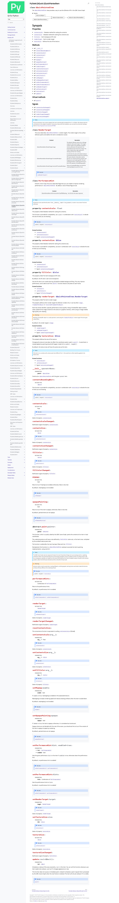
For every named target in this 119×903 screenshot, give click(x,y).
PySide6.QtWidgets (14, 452)
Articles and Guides (14, 88)
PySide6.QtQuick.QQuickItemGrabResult (17, 198)
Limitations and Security (16, 108)
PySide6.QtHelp (14, 101)
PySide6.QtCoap (14, 72)
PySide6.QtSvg (13, 412)
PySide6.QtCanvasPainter (16, 64)
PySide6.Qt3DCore (14, 46)
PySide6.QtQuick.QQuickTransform (17, 233)
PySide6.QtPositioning (15, 160)
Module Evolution (14, 352)
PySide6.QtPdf (13, 150)
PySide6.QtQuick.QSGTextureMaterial (17, 332)
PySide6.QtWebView (15, 449)
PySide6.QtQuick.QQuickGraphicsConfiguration (17, 178)
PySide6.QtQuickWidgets (16, 371)
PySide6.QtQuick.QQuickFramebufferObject (17, 175)
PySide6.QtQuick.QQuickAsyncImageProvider (17, 171)
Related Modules (14, 358)
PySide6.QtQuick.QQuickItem (17, 194)
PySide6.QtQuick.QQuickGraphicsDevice (17, 182)
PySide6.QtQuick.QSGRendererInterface (17, 309)
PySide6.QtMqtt (14, 125)
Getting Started (11, 27)
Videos (9, 465)
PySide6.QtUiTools (14, 431)
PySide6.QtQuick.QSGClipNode (17, 248)
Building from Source (12, 32)
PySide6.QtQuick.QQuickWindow (17, 240)
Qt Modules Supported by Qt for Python (15, 40)
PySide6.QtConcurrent (15, 75)
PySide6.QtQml (13, 165)
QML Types (12, 394)
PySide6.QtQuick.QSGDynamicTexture (17, 252)
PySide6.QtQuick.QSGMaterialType (17, 279)
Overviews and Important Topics (16, 422)
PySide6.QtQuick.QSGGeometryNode (17, 264)
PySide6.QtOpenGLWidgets (16, 147)
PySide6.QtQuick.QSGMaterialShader (17, 275)
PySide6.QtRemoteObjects (16, 376)
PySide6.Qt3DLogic (14, 54)
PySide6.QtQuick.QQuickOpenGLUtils (17, 202)
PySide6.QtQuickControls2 (16, 365)
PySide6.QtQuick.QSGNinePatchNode (17, 283)
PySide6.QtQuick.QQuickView (17, 237)
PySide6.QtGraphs (14, 85)
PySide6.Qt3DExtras (15, 49)
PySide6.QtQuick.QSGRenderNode (17, 305)
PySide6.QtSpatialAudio (15, 389)
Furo (46, 901)
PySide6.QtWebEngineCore (16, 436)
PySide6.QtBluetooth (15, 62)
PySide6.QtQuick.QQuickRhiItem (17, 217)
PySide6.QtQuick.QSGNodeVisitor (17, 289)
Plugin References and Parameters (15, 119)
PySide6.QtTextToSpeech (16, 420)
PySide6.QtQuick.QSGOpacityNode (17, 293)
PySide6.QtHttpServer (15, 103)
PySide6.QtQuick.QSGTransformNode (17, 340)
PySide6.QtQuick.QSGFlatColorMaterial (17, 256)
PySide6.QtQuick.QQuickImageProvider (17, 186)
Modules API (10, 37)
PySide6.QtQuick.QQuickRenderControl (17, 209)
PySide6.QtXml (13, 454)
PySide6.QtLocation (15, 114)
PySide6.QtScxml (14, 378)
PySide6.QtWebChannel (16, 434)
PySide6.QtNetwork (15, 134)
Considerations (11, 470)
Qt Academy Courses (15, 360)
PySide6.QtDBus (14, 80)
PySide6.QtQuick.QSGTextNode (17, 324)
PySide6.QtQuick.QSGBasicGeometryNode (17, 244)
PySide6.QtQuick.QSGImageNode (17, 268)
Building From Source (15, 350)
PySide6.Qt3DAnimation (16, 44)
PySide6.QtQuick (14, 168)
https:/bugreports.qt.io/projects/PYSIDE (46, 125)
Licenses (12, 111)
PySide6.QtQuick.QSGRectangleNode (17, 301)
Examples (10, 462)
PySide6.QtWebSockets (15, 447)
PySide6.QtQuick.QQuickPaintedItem (17, 206)
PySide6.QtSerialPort (15, 386)
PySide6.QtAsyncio (14, 59)
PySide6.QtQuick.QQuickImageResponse (17, 190)
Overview (12, 106)
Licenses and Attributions (16, 70)
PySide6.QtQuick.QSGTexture (17, 328)
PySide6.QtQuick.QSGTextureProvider (17, 336)
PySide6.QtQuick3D (14, 347)
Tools (9, 457)
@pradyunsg (41, 901)
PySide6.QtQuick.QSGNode (17, 287)
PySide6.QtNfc (13, 139)
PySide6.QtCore (14, 77)
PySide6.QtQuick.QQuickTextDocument (17, 225)
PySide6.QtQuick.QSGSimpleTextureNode (17, 320)
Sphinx (35, 901)
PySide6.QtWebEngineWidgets (16, 443)
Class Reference (14, 67)
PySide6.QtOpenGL (14, 145)
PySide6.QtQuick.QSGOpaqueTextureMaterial (17, 297)
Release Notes (11, 475)
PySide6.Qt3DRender (15, 57)
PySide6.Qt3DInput (14, 52)
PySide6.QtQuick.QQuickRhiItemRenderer (17, 221)
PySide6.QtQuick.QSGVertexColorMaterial (17, 344)
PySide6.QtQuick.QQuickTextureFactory (17, 229)
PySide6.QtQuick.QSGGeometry (17, 260)
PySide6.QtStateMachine (16, 402)
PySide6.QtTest (13, 417)
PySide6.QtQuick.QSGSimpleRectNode (17, 317)
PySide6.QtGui (13, 98)
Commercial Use (11, 30)
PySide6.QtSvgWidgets (15, 414)
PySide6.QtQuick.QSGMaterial (17, 271)
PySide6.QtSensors (14, 381)
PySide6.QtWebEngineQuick (16, 439)
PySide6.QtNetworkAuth (16, 137)
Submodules (13, 116)
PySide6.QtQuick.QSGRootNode (17, 313)
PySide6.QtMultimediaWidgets (16, 131)
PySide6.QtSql (13, 399)
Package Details (11, 35)
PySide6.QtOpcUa (14, 142)
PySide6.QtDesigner (15, 83)
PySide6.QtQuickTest (15, 368)
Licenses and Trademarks (16, 409)
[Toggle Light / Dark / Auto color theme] (88, 3)
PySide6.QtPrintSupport (16, 163)
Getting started (13, 391)
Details (35, 13)
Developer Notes (11, 473)
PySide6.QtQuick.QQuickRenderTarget (17, 213)
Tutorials (10, 460)
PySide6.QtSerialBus (15, 383)
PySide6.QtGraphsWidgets (16, 93)
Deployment (10, 467)
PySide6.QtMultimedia (15, 128)
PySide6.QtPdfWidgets (15, 157)
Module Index (11, 478)
